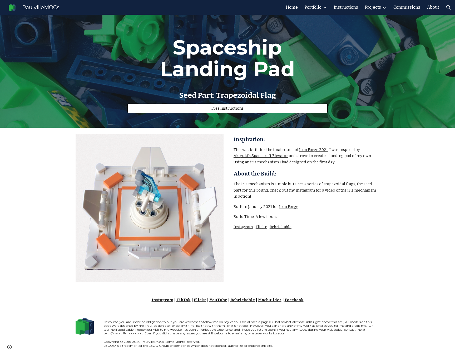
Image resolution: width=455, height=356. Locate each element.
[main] (227, 58)
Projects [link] (373, 7)
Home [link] (292, 7)
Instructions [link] (346, 7)
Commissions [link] (406, 7)
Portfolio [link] (313, 7)
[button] (448, 7)
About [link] (433, 7)
